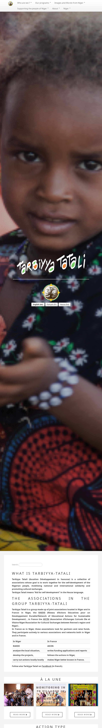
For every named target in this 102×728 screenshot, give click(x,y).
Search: (15, 564)
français (50, 304)
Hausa (62, 304)
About (55, 8)
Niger (66, 8)
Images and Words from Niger (69, 2)
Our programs (42, 2)
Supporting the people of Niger (32, 8)
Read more (19, 714)
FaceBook (46, 666)
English (36, 304)
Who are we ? (23, 2)
